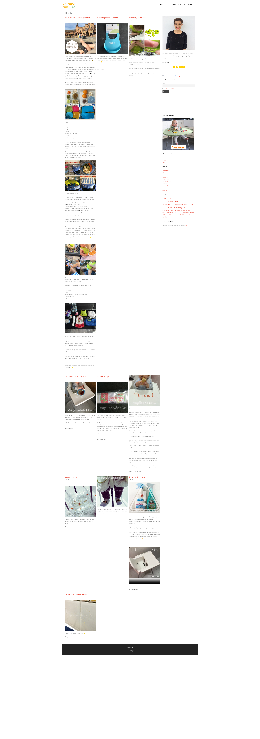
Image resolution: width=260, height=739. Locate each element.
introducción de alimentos (167, 212)
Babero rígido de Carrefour (107, 18)
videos (189, 214)
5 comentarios (101, 69)
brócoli (189, 207)
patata (187, 212)
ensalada (180, 210)
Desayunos (165, 177)
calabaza (168, 210)
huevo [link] (91, 73)
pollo (163, 214)
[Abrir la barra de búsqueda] (196, 5)
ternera (176, 214)
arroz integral (165, 207)
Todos (163, 162)
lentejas (175, 212)
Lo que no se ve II (71, 477)
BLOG (166, 4)
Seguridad (164, 190)
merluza (181, 212)
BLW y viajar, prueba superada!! (77, 18)
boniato (187, 207)
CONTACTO (190, 4)
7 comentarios (69, 371)
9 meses (180, 198)
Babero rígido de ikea (137, 18)
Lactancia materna (166, 181)
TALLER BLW (173, 4)
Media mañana (165, 185)
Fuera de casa (165, 179)
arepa (189, 204)
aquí (186, 225)
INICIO (161, 4)
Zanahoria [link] (68, 126)
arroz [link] (72, 137)
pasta (184, 212)
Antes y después (166, 170)
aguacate (170, 201)
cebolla (171, 210)
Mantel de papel (103, 376)
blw (183, 208)
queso (166, 214)
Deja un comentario (134, 79)
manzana (178, 212)
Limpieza (164, 183)
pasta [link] (74, 204)
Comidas (164, 175)
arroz (191, 204)
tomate (182, 214)
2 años (164, 198)
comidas (176, 210)
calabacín (164, 210)
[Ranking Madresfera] (180, 76)
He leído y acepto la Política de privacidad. (172, 88)
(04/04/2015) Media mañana (76, 376)
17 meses (166, 201)
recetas (170, 214)
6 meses (164, 158)
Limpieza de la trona (137, 477)
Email (163, 83)
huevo (189, 210)
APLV (163, 172)
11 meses (183, 198)
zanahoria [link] (67, 204)
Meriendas (164, 188)
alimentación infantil (181, 204)
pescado (192, 212)
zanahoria (165, 217)
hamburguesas (184, 210)
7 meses (164, 160)
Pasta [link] (67, 129)
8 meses (176, 198)
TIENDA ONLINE (181, 4)
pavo (189, 212)
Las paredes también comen (76, 595)
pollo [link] (89, 71)
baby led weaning (175, 208)
